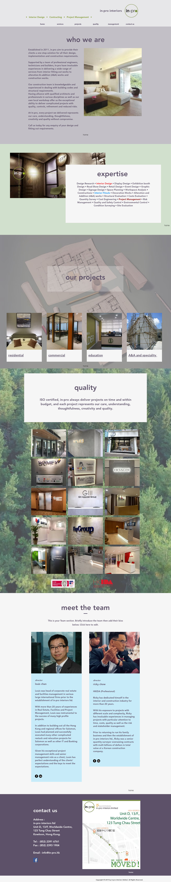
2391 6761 (52, 841)
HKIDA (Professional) (104, 691)
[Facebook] (36, 776)
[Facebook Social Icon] (35, 860)
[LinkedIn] (40, 776)
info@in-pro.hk (51, 852)
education (95, 355)
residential (16, 355)
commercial (56, 355)
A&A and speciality (142, 355)
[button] (113, 82)
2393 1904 (53, 845)
